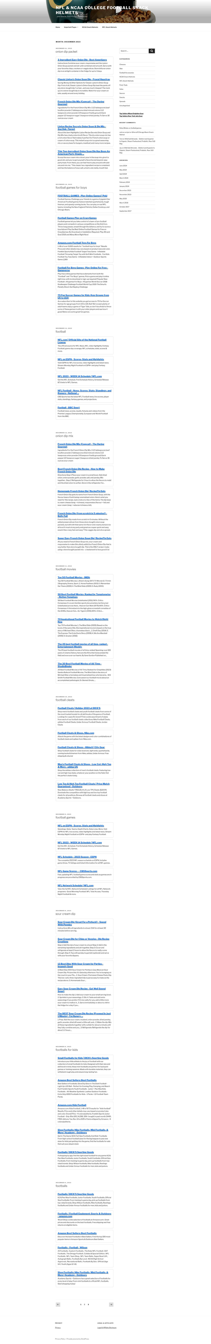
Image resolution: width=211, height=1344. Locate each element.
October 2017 (124, 207)
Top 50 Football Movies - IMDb (74, 577)
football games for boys (71, 187)
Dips (121, 68)
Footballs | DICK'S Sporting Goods (76, 1152)
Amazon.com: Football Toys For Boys (77, 242)
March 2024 (123, 178)
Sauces (122, 93)
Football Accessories (126, 73)
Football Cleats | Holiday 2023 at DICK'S (79, 708)
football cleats (65, 700)
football (61, 331)
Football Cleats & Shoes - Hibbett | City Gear (81, 747)
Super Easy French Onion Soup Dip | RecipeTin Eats (84, 538)
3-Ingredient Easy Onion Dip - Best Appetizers (82, 59)
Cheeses (122, 64)
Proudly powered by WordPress (78, 1339)
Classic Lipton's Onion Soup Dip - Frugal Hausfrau (84, 79)
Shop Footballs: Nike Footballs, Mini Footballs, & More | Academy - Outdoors (83, 1131)
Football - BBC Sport (69, 407)
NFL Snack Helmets (109, 27)
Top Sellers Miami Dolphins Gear (131, 113)
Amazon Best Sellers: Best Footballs (77, 1080)
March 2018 (123, 203)
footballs (61, 1186)
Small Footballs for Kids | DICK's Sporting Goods (83, 1058)
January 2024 (124, 186)
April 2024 (123, 174)
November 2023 (125, 194)
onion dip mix (64, 436)
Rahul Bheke (123, 128)
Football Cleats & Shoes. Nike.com (76, 733)
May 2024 (123, 170)
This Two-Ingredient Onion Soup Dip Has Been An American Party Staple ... (84, 152)
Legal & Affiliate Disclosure (106, 1327)
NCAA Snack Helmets (90, 27)
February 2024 (124, 182)
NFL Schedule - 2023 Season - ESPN (77, 857)
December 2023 (125, 190)
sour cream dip (65, 913)
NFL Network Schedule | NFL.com (75, 885)
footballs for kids (67, 1049)
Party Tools (123, 85)
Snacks (122, 97)
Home (58, 27)
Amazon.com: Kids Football (72, 1105)
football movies (66, 569)
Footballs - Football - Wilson (72, 1247)
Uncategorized (124, 105)
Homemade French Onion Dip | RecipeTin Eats (82, 491)
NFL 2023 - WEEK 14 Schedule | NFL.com (80, 376)
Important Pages (70, 27)
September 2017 (125, 211)
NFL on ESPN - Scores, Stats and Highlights (81, 359)
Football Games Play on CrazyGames (77, 218)
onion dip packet (66, 51)
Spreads (122, 101)
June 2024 (123, 166)
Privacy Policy (60, 1339)
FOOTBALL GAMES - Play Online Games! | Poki (82, 195)
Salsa (121, 89)
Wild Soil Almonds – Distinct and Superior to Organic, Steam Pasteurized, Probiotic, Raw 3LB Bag (137, 141)
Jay (120, 148)
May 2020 (123, 198)
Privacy (58, 1327)
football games (65, 817)
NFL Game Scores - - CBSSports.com (77, 871)
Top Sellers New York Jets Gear (131, 116)
